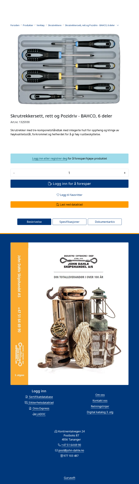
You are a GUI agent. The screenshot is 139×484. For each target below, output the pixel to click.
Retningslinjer (100, 406)
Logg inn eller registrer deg (49, 158)
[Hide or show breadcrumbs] (117, 25)
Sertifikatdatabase (40, 397)
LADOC (41, 414)
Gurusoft (69, 478)
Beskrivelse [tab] (34, 222)
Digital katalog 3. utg (100, 412)
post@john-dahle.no (71, 450)
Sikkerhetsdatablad (41, 402)
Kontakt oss (100, 400)
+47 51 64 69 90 (71, 445)
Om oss (100, 395)
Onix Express (40, 408)
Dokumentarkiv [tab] (105, 222)
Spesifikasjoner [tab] (69, 222)
